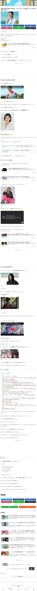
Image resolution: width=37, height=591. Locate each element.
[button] (34, 278)
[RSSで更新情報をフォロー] (27, 507)
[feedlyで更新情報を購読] (9, 507)
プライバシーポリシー (30, 586)
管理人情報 (18, 586)
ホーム (7, 586)
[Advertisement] (18, 70)
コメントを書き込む (18, 576)
